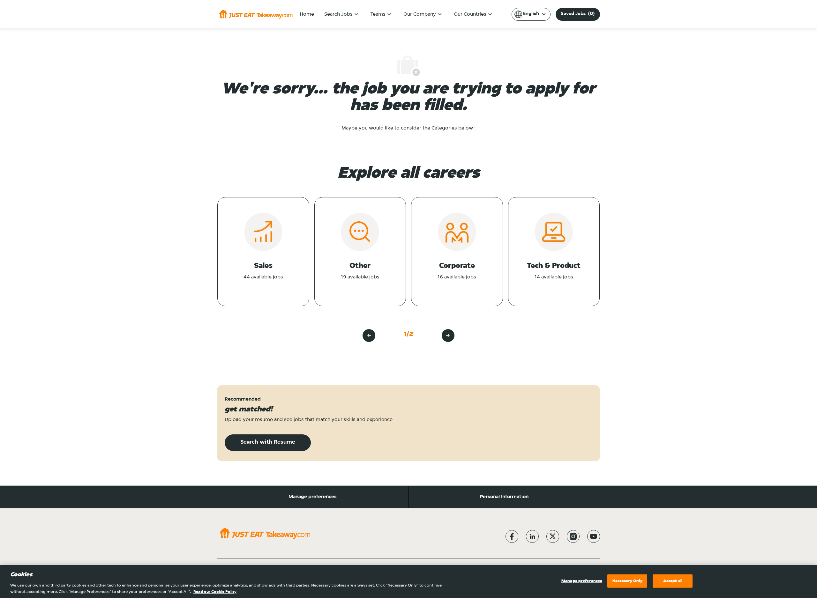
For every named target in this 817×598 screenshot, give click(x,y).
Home (307, 14)
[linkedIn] (532, 536)
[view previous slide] (369, 335)
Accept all (672, 581)
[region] (408, 581)
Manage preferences (313, 496)
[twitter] (552, 536)
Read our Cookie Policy (214, 591)
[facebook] (512, 536)
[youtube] (593, 536)
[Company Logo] (256, 14)
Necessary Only (627, 581)
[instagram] (573, 536)
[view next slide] (448, 335)
